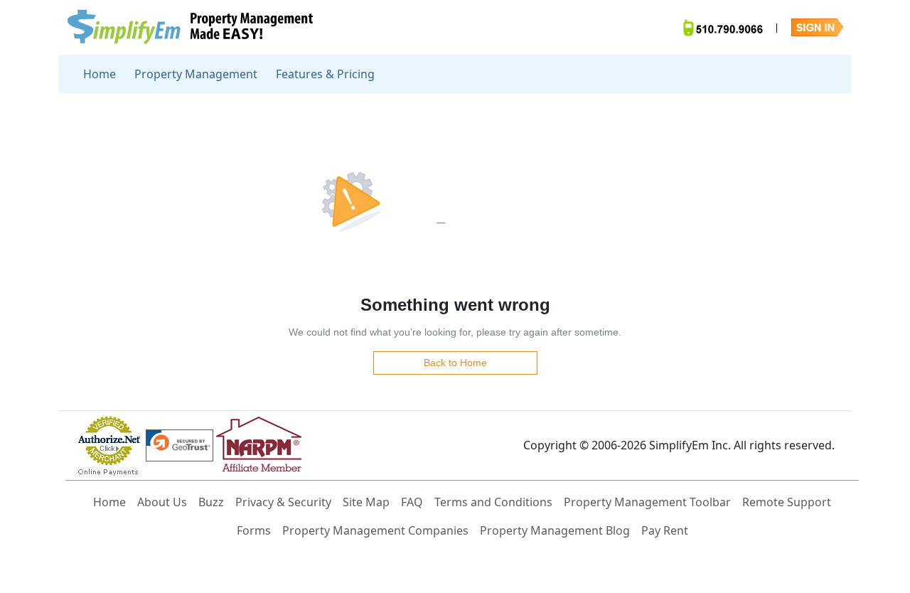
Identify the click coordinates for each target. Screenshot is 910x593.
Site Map (366, 502)
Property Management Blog (555, 530)
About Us (162, 502)
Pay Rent (664, 530)
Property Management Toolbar (647, 502)
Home (99, 74)
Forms (254, 530)
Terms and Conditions (493, 502)
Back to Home (455, 362)
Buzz (211, 502)
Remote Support (786, 502)
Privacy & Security (283, 502)
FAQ (412, 502)
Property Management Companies (375, 530)
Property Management (195, 74)
